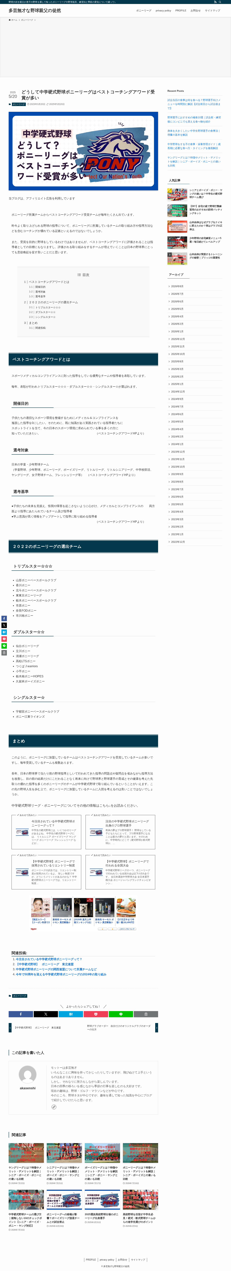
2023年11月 (178, 459)
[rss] (215, 2)
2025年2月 (177, 376)
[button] (21, 1014)
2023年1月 (177, 534)
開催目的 (40, 286)
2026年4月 (177, 316)
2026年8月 (177, 286)
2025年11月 (178, 346)
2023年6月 (177, 496)
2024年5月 (177, 421)
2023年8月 (177, 481)
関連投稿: (40, 327)
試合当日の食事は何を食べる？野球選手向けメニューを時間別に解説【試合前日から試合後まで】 (194, 104)
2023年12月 (178, 451)
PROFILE (91, 1259)
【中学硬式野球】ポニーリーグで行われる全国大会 (127, 863)
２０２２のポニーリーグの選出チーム (53, 302)
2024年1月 (177, 444)
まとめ (33, 322)
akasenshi (28, 1088)
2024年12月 (178, 391)
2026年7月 (177, 293)
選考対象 (40, 291)
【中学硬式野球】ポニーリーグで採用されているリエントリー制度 (53, 863)
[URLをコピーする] (146, 1014)
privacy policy (107, 1259)
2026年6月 (177, 301)
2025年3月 (177, 369)
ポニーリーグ (19, 104)
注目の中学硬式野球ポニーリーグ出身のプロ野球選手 (127, 823)
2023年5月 (177, 504)
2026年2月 (177, 323)
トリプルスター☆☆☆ (48, 307)
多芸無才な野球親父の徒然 (35, 10)
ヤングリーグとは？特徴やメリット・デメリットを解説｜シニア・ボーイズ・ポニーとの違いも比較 (194, 161)
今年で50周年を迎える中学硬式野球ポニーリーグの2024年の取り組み (61, 974)
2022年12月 (178, 541)
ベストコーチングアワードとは (49, 281)
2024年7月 (177, 406)
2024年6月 (177, 414)
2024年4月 (177, 429)
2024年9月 (177, 399)
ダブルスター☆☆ (45, 312)
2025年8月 (177, 361)
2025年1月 (177, 384)
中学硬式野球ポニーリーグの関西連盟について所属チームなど (56, 969)
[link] (54, 1107)
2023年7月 (177, 489)
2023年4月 (177, 511)
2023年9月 (177, 474)
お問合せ (122, 1259)
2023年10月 (178, 466)
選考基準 (40, 296)
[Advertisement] (115, 48)
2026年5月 (177, 308)
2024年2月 (177, 436)
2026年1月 (177, 331)
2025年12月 (178, 339)
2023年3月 (177, 519)
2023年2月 (177, 526)
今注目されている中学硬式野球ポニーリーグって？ (53, 823)
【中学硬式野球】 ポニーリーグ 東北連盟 (45, 964)
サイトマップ (138, 1259)
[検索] (220, 2)
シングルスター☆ (45, 317)
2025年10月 (178, 354)
